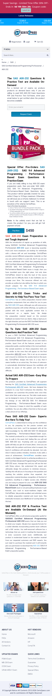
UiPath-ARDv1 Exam (9, 670)
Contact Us (6, 646)
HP (29, 642)
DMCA (30, 674)
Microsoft (31, 634)
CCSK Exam (6, 666)
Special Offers (33, 670)
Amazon (31, 638)
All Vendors (6, 642)
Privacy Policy (33, 666)
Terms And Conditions (36, 659)
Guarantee (32, 662)
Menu (7, 49)
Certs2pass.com (43, 690)
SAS (12, 62)
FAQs (4, 638)
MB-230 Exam (7, 662)
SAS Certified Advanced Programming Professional (21, 66)
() (40, 42)
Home (4, 62)
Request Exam (26, 114)
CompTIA (31, 646)
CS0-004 (41, 20)
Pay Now (15, 231)
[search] (47, 55)
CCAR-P (16, 20)
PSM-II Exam (6, 659)
